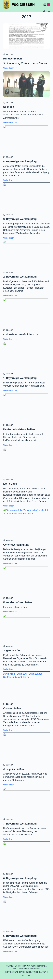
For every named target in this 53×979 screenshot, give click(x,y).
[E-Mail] (45, 4)
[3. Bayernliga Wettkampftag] (26, 196)
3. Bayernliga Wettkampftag (20, 219)
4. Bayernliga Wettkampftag (20, 161)
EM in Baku (10, 483)
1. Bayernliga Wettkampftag (20, 378)
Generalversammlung (16, 544)
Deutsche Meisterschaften (19, 429)
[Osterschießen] (26, 685)
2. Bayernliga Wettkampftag (20, 276)
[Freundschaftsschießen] (26, 580)
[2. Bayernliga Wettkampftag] (26, 254)
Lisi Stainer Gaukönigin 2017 (20, 334)
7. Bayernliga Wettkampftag (20, 823)
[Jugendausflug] (26, 628)
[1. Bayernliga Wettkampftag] (26, 355)
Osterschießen (12, 708)
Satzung (26, 975)
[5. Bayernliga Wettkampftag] (26, 913)
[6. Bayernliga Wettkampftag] (26, 855)
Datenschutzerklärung (33, 972)
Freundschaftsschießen (17, 602)
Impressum (11, 972)
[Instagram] (48, 4)
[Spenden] (26, 84)
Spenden (8, 106)
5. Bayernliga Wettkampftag (20, 935)
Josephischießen (13, 769)
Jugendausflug (12, 650)
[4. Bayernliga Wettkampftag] (26, 138)
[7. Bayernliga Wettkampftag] (26, 801)
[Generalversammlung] (26, 522)
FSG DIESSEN (23, 5)
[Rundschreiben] (26, 36)
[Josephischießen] (26, 746)
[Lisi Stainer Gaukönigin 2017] (26, 311)
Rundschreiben (12, 58)
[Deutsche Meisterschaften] (26, 406)
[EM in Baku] (26, 461)
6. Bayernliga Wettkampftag (20, 878)
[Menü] (49, 11)
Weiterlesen (10, 68)
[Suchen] (44, 11)
